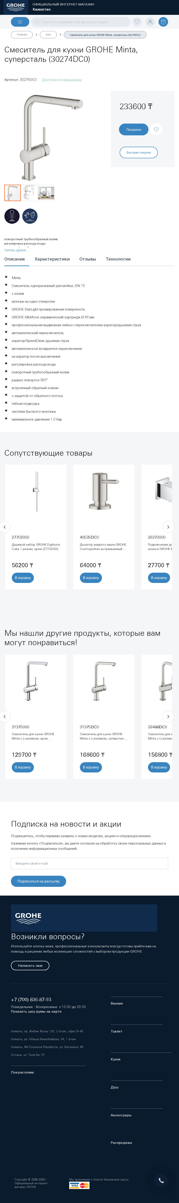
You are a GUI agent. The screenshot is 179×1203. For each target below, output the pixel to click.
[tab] (16, 259)
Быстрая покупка (139, 152)
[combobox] (81, 22)
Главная (22, 34)
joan (48, 34)
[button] (29, 193)
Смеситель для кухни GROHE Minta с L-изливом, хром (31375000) (33, 738)
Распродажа (121, 1143)
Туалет (116, 1031)
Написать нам (30, 965)
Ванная (117, 1003)
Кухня (115, 1059)
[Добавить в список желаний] (156, 125)
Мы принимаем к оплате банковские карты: (99, 1179)
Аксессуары (121, 1115)
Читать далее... (16, 250)
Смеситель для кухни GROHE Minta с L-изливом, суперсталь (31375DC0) (102, 738)
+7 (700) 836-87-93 (31, 999)
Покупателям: (22, 1072)
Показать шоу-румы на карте (36, 1011)
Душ (114, 1087)
